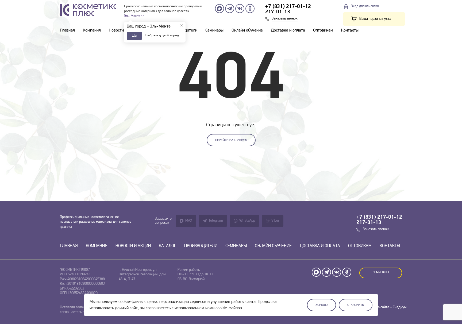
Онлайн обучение (247, 30)
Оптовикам (323, 30)
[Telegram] (229, 8)
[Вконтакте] (239, 8)
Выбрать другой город (162, 35)
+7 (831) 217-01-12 (288, 6)
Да (134, 36)
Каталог (167, 246)
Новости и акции (124, 30)
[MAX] (219, 8)
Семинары (214, 30)
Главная (67, 30)
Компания (92, 30)
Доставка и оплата (288, 30)
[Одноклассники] (250, 8)
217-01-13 (277, 12)
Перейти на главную (231, 140)
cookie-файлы (130, 302)
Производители (200, 246)
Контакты (350, 30)
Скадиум (399, 307)
